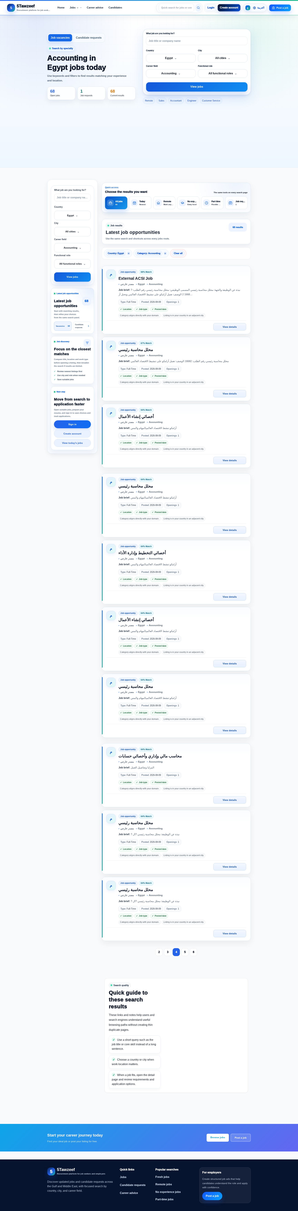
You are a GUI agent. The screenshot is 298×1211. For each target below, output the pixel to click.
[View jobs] (198, 8)
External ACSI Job (135, 278)
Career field (152, 66)
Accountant (176, 100)
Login (210, 7)
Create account (229, 7)
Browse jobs (217, 1137)
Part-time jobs (164, 1199)
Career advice (129, 1193)
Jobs (123, 1177)
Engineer (191, 100)
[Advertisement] (149, 136)
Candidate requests (89, 37)
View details (230, 326)
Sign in (72, 424)
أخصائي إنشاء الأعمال (136, 416)
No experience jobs (168, 1191)
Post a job (241, 1137)
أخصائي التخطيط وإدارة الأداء (142, 553)
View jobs (196, 86)
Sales (161, 100)
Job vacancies (60, 37)
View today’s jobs (72, 443)
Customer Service (211, 100)
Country (150, 50)
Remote (149, 100)
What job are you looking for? (160, 33)
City (200, 50)
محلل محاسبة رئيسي (135, 349)
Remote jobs (163, 1184)
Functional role (205, 66)
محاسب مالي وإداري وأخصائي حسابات (150, 756)
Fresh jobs (162, 1176)
